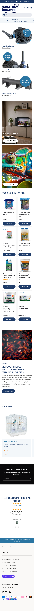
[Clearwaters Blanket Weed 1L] (9, 204)
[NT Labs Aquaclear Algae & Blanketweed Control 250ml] (9, 265)
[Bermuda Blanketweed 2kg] (24, 297)
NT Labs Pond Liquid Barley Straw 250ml (24, 244)
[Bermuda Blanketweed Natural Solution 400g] (9, 234)
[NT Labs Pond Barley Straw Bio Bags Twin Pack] (24, 204)
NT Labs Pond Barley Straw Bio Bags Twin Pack (24, 214)
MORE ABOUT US (8, 391)
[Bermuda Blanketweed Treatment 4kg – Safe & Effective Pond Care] (9, 297)
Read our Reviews (24, 1)
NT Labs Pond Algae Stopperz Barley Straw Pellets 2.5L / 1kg (24, 276)
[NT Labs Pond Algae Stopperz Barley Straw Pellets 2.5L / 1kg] (24, 265)
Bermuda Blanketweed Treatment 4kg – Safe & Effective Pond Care (9, 309)
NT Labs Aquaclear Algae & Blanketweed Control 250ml (9, 275)
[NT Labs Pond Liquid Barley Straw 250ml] (24, 234)
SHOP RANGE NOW (11, 140)
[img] (17, 503)
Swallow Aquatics (8, 607)
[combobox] (17, 15)
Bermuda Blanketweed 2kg (23, 307)
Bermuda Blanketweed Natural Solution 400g (9, 245)
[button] (28, 8)
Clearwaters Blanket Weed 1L (8, 213)
